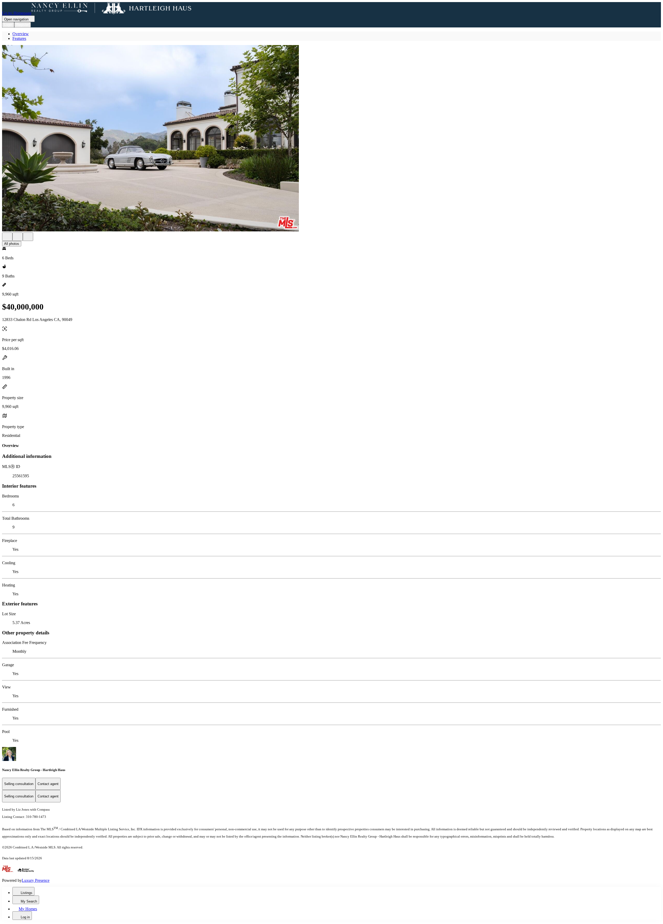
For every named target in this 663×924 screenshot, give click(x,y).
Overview (20, 34)
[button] (331, 138)
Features (19, 38)
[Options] (7, 236)
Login (8, 25)
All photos (11, 244)
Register (22, 25)
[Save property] (17, 236)
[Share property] (28, 236)
